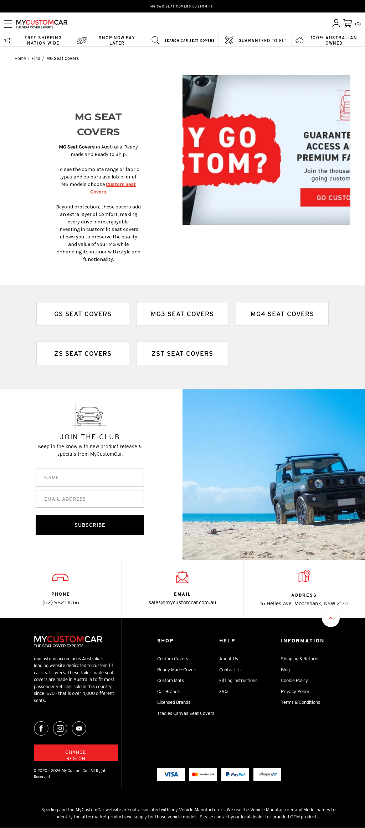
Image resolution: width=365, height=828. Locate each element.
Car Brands (168, 691)
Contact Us (230, 669)
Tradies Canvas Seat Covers (185, 713)
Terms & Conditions (300, 702)
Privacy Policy (295, 691)
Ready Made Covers (177, 669)
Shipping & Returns (300, 658)
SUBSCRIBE (90, 525)
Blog (285, 669)
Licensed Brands (173, 702)
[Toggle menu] (8, 24)
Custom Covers (172, 658)
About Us (228, 658)
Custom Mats (170, 680)
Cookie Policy (294, 680)
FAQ (223, 691)
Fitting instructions (238, 680)
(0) (358, 23)
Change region (75, 755)
